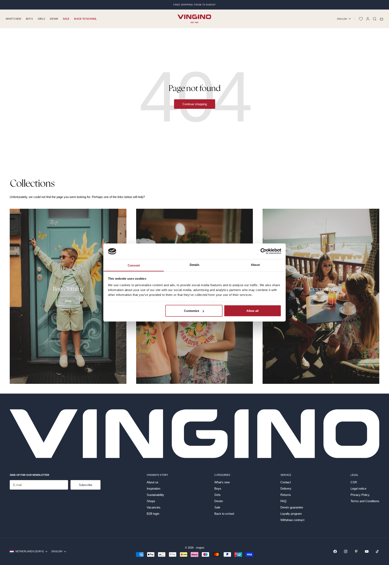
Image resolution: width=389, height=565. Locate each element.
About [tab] (255, 264)
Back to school (85, 18)
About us (152, 482)
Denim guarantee (291, 507)
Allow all (252, 310)
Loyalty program (291, 513)
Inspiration (153, 488)
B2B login (153, 513)
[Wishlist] (361, 19)
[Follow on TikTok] (377, 551)
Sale (66, 18)
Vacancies (153, 507)
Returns (285, 495)
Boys (29, 18)
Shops (151, 501)
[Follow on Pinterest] (356, 551)
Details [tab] (195, 264)
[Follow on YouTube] (367, 551)
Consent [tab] (134, 265)
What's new (13, 18)
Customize (191, 310)
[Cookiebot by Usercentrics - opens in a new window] (263, 251)
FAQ (283, 501)
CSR (354, 482)
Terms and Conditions (365, 501)
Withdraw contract (292, 520)
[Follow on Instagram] (346, 551)
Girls (41, 18)
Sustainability (155, 495)
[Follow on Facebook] (335, 551)
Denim (54, 18)
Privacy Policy (360, 495)
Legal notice (358, 488)
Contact (285, 482)
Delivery (285, 488)
